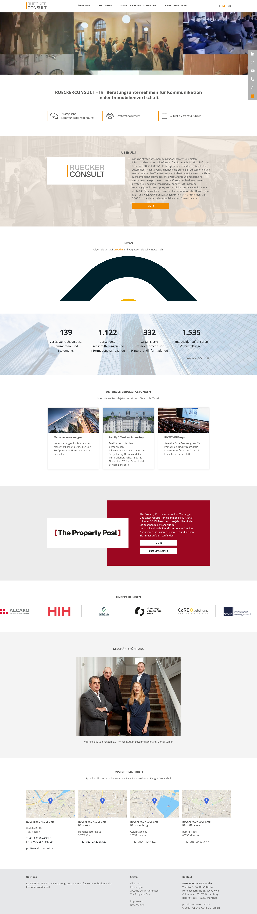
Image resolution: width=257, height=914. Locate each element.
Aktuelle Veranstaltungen (138, 5)
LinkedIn (118, 249)
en (229, 5)
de (223, 5)
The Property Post (175, 5)
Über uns (84, 5)
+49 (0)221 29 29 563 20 (93, 841)
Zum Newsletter (158, 551)
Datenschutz (137, 905)
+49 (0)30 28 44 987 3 (39, 838)
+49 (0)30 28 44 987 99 (40, 841)
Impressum (136, 901)
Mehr (151, 205)
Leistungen (104, 5)
